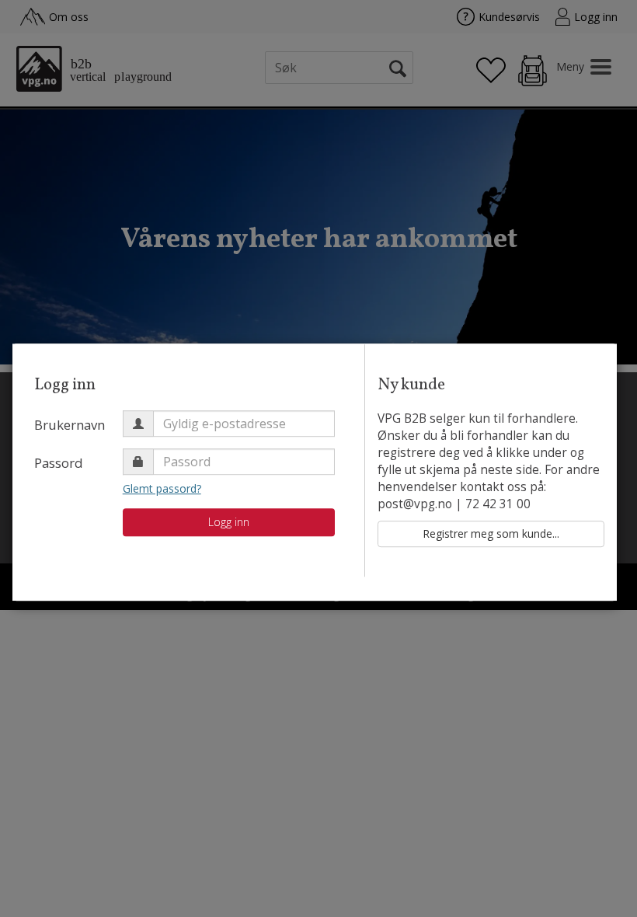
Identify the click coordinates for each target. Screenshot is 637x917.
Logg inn (228, 521)
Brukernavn (69, 425)
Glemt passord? (162, 488)
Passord (58, 463)
